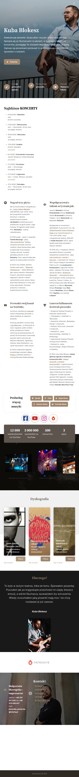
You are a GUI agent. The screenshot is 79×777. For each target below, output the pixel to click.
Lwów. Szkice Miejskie (21, 209)
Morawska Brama (17, 242)
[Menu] (74, 3)
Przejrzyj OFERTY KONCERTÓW (42, 697)
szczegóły (11, 150)
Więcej (20, 559)
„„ (62, 257)
